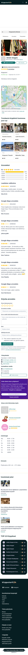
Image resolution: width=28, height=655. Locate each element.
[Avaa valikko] (26, 2)
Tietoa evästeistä (6, 615)
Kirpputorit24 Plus (6, 641)
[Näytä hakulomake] (23, 2)
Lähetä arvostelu (7, 344)
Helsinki (4, 596)
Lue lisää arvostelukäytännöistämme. (13, 349)
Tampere (4, 598)
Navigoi (21, 59)
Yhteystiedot (22, 36)
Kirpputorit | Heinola (14, 32)
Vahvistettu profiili (6, 643)
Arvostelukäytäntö (7, 613)
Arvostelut (14, 36)
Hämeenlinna (5, 604)
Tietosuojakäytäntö (7, 617)
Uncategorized (4, 494)
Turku (3, 600)
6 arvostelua (11, 69)
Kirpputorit (3, 531)
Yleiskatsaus (5, 36)
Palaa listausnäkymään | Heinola (15, 650)
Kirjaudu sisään (6, 637)
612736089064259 (7, 369)
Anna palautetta (6, 619)
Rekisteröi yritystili (7, 639)
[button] (11, 54)
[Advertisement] (14, 16)
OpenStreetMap (18, 106)
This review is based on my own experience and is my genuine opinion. (14, 339)
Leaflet (12, 106)
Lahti (3, 602)
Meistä (4, 612)
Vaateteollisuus (4, 514)
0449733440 (6, 364)
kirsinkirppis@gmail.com (9, 362)
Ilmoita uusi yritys (6, 627)
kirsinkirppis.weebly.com (9, 360)
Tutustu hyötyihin (14, 397)
